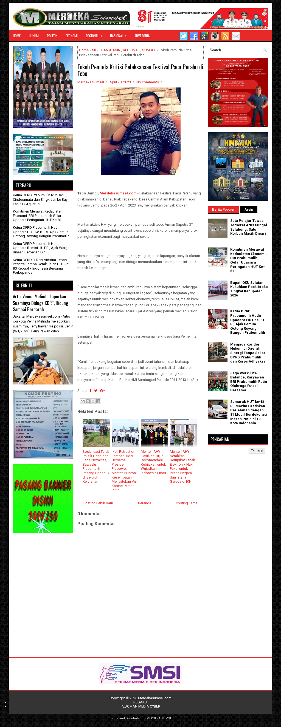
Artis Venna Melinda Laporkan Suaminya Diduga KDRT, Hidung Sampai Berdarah (40, 303)
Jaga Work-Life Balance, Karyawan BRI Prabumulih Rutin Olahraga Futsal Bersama (248, 381)
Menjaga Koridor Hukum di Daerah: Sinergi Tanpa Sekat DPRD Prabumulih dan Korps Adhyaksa (248, 352)
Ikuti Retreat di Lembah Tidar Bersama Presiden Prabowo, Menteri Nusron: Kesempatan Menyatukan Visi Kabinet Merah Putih (124, 470)
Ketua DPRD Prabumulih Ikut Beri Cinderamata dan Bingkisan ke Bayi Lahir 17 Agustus (40, 199)
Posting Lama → (189, 503)
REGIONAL (94, 35)
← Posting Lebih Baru (96, 503)
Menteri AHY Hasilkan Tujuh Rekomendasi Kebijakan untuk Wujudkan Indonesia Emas (153, 462)
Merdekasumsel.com (118, 193)
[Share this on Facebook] (90, 391)
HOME (17, 35)
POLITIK (52, 35)
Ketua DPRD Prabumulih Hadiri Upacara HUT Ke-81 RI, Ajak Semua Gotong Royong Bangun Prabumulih (41, 231)
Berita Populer (223, 209)
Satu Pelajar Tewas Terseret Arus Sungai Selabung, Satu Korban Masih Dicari (248, 227)
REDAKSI (140, 702)
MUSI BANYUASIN (106, 50)
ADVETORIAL (142, 35)
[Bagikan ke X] (93, 401)
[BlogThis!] (88, 401)
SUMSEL (149, 50)
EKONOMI (72, 35)
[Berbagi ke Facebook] (98, 401)
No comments (147, 82)
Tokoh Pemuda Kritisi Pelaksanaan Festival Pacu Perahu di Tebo (140, 70)
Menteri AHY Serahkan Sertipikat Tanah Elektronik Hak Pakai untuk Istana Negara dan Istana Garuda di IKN (182, 466)
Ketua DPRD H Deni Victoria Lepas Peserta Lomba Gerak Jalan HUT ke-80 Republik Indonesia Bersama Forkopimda (41, 266)
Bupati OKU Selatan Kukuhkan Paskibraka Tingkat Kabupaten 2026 (249, 289)
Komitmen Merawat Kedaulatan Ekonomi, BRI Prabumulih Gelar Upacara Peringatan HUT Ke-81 (37, 215)
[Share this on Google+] (102, 391)
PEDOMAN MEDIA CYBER (140, 706)
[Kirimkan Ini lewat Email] (82, 401)
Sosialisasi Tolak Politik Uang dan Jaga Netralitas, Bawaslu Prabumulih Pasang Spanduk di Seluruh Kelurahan (96, 466)
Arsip (249, 209)
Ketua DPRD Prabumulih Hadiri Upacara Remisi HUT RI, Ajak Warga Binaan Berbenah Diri (41, 248)
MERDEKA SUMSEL (160, 718)
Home (84, 50)
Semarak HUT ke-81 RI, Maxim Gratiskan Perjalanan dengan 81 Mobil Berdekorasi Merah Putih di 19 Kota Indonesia (248, 412)
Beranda (144, 503)
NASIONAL (118, 35)
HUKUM (34, 35)
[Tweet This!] (96, 391)
